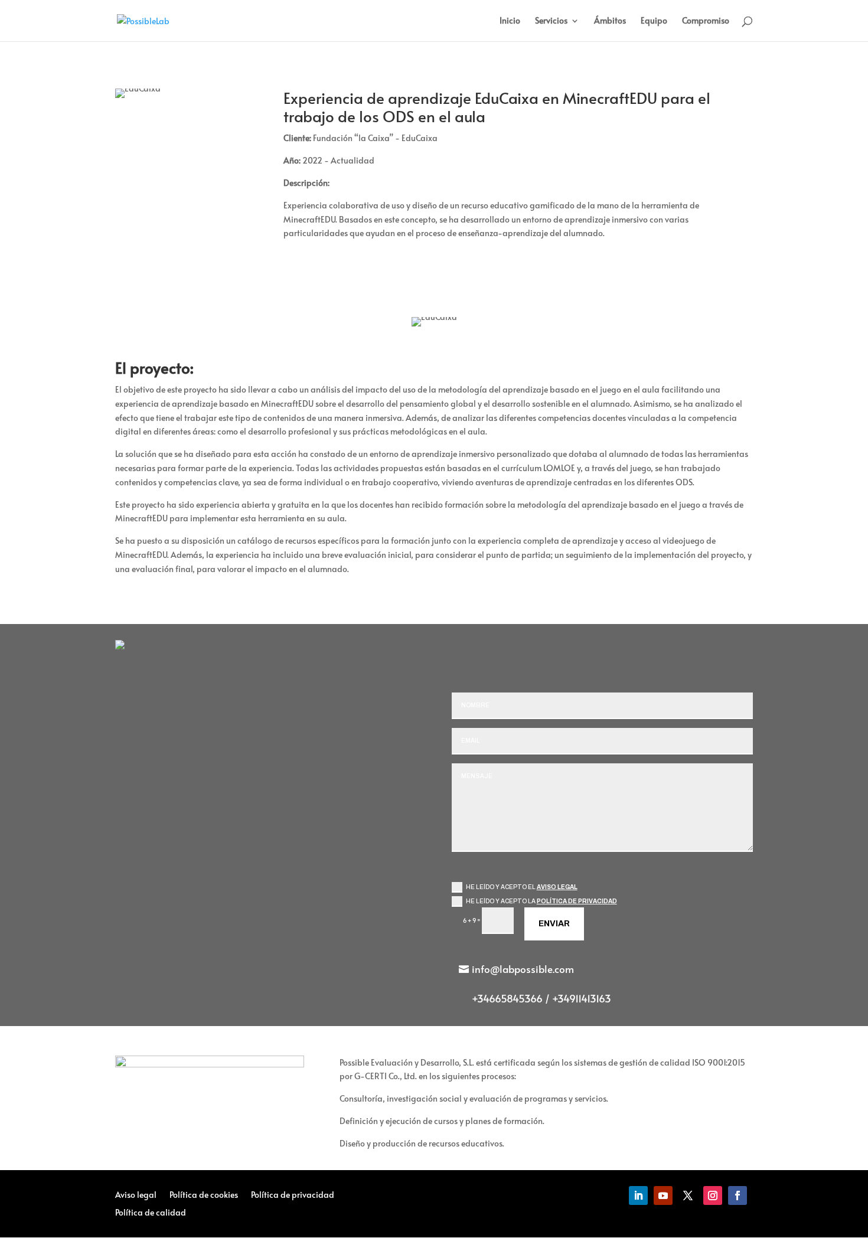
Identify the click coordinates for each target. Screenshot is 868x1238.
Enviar (554, 923)
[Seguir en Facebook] (737, 1195)
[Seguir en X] (687, 1195)
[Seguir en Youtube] (663, 1195)
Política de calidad (150, 1213)
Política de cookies (203, 1195)
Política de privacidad (577, 901)
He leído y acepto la (541, 901)
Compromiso (705, 21)
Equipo (654, 21)
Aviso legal (557, 887)
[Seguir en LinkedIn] (638, 1195)
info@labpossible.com (523, 969)
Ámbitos (610, 21)
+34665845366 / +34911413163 (541, 998)
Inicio (510, 21)
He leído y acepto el (521, 887)
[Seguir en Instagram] (712, 1195)
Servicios (551, 21)
